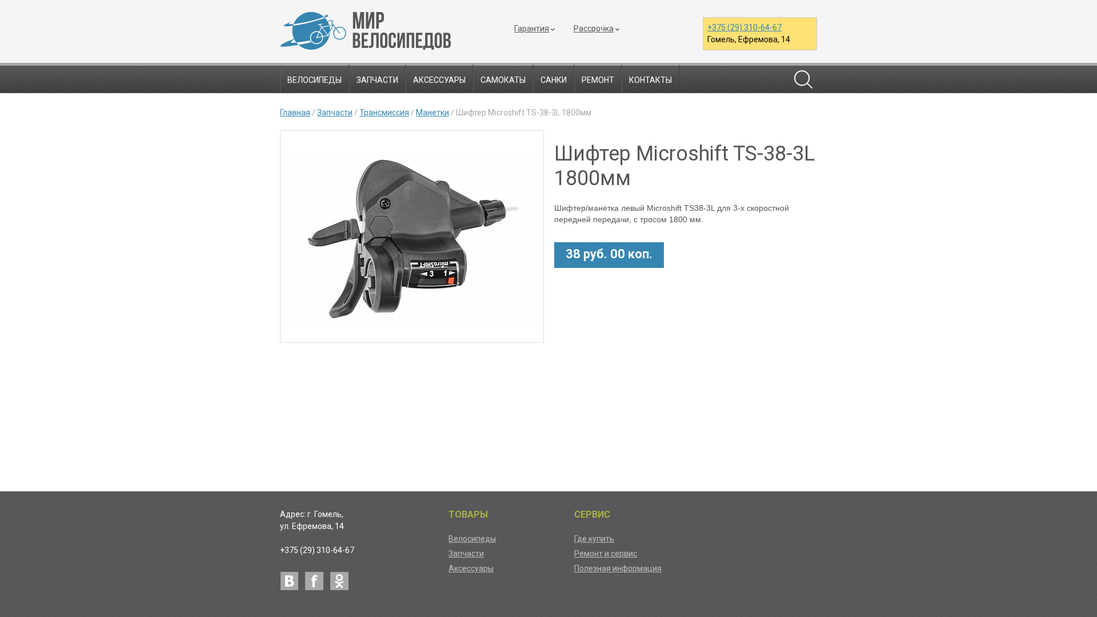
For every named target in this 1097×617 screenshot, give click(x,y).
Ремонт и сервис (605, 553)
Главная (295, 112)
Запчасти (377, 80)
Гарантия (531, 28)
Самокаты (503, 80)
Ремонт (598, 80)
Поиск (803, 79)
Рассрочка (594, 28)
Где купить (594, 538)
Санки (554, 80)
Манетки (432, 112)
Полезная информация (618, 568)
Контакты (650, 80)
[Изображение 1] (412, 238)
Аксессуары (439, 80)
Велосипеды (314, 80)
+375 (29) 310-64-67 (744, 27)
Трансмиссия (384, 112)
